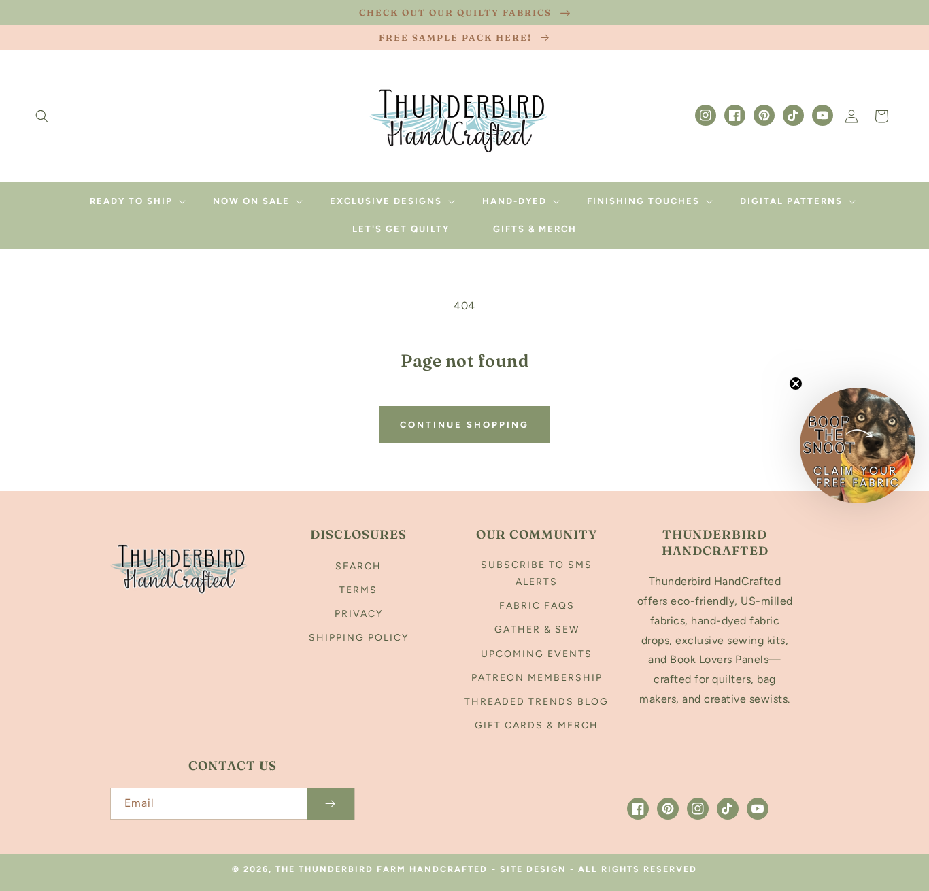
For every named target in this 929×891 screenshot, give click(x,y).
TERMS (358, 590)
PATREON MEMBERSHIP (537, 678)
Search (358, 566)
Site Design (533, 869)
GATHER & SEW (536, 629)
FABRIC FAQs (537, 605)
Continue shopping (464, 425)
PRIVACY (359, 614)
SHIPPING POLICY (359, 637)
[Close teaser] (796, 383)
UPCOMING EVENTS (536, 654)
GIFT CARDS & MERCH (536, 725)
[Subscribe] (330, 804)
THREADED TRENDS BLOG (536, 701)
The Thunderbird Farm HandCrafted (381, 869)
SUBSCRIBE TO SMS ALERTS (536, 573)
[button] (42, 116)
